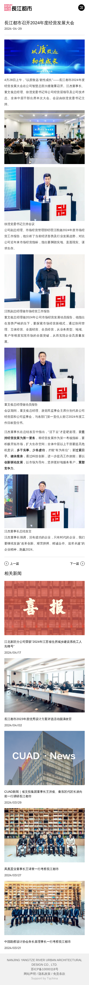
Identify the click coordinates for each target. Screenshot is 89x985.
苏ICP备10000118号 (44, 969)
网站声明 (30, 973)
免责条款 (59, 973)
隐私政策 (44, 973)
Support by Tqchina (44, 978)
